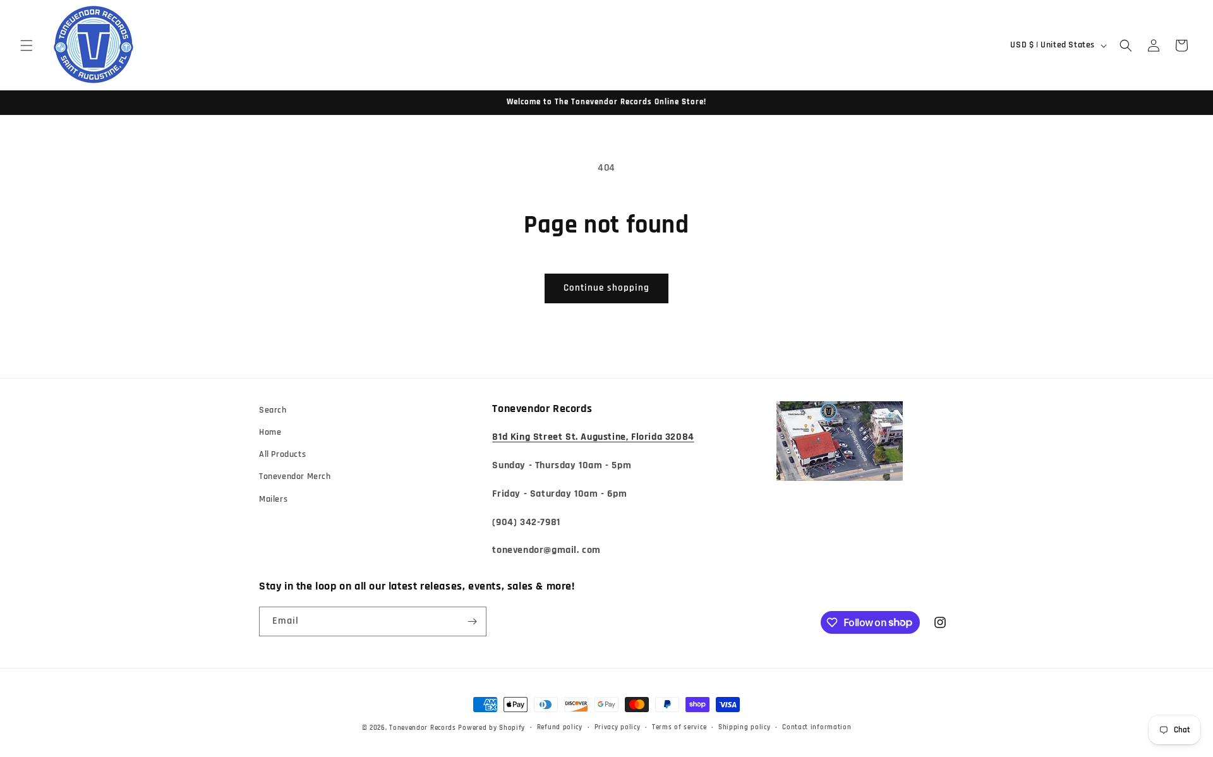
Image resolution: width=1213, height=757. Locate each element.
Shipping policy (744, 727)
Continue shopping (606, 288)
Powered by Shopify (491, 728)
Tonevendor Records (422, 728)
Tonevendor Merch (295, 476)
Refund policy (559, 727)
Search (273, 410)
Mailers (273, 499)
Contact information (816, 727)
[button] (26, 45)
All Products (282, 454)
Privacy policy (617, 727)
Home (270, 432)
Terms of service (679, 727)
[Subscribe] (472, 621)
